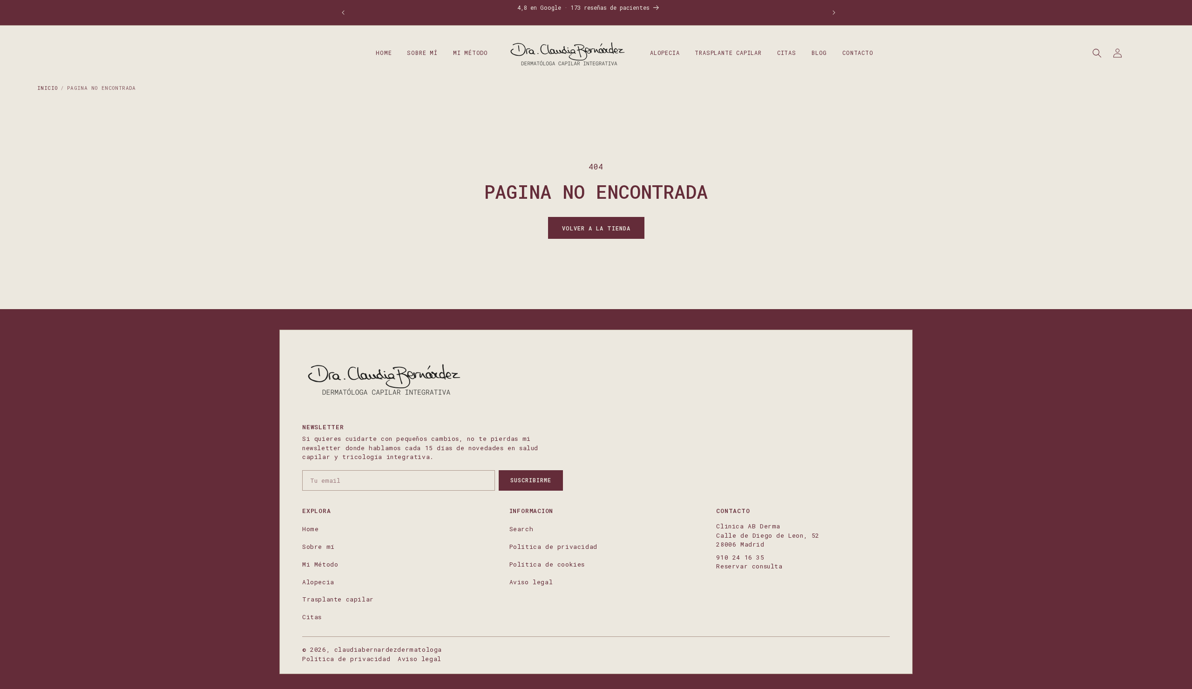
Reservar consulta (749, 566)
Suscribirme (530, 480)
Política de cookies (547, 564)
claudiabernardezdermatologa (388, 649)
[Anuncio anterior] (343, 12)
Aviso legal (531, 582)
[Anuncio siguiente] (834, 12)
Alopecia (318, 582)
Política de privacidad (553, 546)
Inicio (47, 87)
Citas (312, 617)
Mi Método (320, 564)
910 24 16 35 (740, 557)
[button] (1097, 53)
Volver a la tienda (596, 228)
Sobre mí (318, 546)
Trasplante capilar (338, 599)
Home (310, 529)
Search (521, 529)
